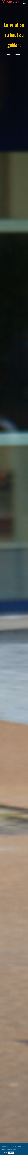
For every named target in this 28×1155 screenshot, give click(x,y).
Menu (24, 3)
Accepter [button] (11, 1152)
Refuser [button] (5, 1152)
